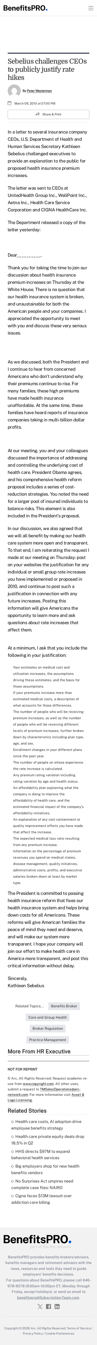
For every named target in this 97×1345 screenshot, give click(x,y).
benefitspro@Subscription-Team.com (48, 1297)
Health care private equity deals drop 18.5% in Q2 (47, 1139)
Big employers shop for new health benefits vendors (45, 1169)
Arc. (34, 1328)
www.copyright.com (38, 1084)
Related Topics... (29, 1006)
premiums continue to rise (44, 383)
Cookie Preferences (59, 1333)
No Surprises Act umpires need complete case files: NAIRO (42, 1184)
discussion (18, 275)
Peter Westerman (39, 91)
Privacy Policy (33, 1333)
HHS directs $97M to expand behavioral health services (40, 1154)
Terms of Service (79, 1328)
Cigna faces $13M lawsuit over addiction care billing (41, 1199)
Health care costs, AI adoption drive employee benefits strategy (46, 1124)
